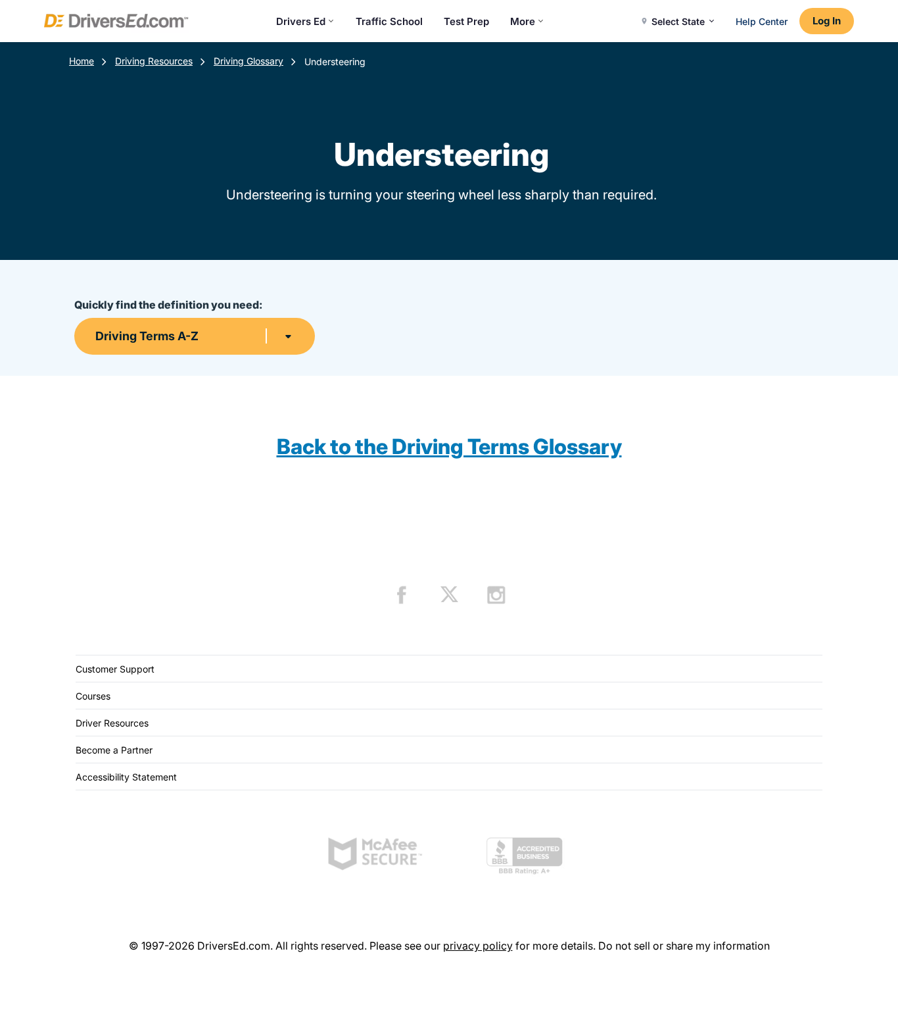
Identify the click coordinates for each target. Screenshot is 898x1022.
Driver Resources (112, 722)
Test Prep (466, 21)
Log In (827, 20)
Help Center (762, 21)
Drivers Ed (300, 21)
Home (81, 60)
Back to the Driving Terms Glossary (449, 446)
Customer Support (115, 669)
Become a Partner (114, 749)
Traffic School (389, 21)
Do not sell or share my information (684, 945)
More (522, 21)
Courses (93, 696)
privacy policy (478, 945)
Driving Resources (154, 60)
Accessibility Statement (126, 776)
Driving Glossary (248, 60)
